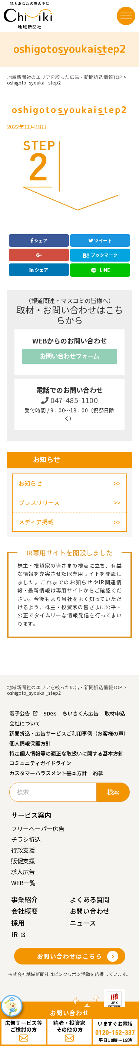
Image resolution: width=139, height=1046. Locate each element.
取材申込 (115, 713)
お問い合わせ (90, 911)
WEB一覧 (23, 882)
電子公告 (19, 713)
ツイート (102, 240)
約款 (98, 773)
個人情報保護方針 (30, 743)
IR (14, 934)
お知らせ (30, 483)
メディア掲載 (36, 521)
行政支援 (23, 850)
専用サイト (69, 590)
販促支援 (23, 860)
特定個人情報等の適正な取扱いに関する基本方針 (66, 753)
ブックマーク (104, 255)
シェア (40, 240)
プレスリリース (39, 502)
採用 (17, 922)
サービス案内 (31, 815)
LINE (104, 269)
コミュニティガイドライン (40, 763)
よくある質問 (90, 899)
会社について (24, 723)
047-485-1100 (73, 400)
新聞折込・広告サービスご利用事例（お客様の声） (69, 733)
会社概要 (24, 911)
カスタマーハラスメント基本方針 (48, 773)
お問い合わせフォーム (69, 356)
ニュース (83, 922)
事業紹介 (24, 899)
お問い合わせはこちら (69, 956)
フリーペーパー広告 (37, 828)
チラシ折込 (26, 839)
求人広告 (23, 871)
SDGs (49, 713)
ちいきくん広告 (80, 713)
